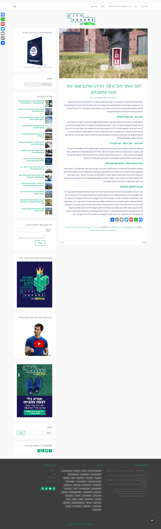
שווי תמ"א (98, 499)
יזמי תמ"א (66, 478)
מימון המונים (97, 485)
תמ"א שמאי (87, 506)
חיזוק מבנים (80, 478)
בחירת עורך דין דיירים (95, 471)
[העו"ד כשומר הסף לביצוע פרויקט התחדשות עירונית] (48, 153)
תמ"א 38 (89, 503)
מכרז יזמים (77, 485)
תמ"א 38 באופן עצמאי (78, 503)
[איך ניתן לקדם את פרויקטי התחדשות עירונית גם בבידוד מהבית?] (48, 177)
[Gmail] (2, 24)
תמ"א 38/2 (66, 503)
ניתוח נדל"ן (97, 492)
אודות (54, 474)
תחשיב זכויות (109, 230)
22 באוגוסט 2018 (112, 98)
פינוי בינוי (77, 495)
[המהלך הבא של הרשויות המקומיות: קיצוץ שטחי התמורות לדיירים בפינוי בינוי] (48, 202)
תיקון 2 (81, 499)
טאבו (73, 478)
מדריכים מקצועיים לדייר (128, 227)
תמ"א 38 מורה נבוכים (113, 227)
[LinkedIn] (42, 450)
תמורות (92, 230)
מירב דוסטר (93, 98)
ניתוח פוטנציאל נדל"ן (75, 492)
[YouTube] (46, 450)
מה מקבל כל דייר (81, 481)
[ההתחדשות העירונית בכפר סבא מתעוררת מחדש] (48, 128)
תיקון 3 (74, 499)
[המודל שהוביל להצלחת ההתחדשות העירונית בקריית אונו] (48, 120)
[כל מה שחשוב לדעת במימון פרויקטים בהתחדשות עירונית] (48, 144)
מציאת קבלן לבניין (84, 488)
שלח (40, 243)
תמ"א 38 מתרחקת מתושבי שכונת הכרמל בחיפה (32, 210)
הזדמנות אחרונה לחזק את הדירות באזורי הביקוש (32, 193)
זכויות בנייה (89, 478)
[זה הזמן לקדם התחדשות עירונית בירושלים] (48, 136)
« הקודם (145, 242)
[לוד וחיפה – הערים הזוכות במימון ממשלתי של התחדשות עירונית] (48, 185)
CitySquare (88, 523)
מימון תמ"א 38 (87, 485)
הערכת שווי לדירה (96, 227)
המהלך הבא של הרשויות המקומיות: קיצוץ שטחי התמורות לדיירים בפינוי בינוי (32, 202)
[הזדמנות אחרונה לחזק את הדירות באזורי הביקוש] (48, 194)
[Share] (2, 43)
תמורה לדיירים (100, 230)
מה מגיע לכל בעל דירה (94, 481)
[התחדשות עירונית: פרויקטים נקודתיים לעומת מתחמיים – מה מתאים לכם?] (48, 103)
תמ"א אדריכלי (97, 506)
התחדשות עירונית (73, 474)
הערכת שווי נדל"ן (84, 227)
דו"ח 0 (84, 471)
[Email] (2, 33)
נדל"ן (75, 488)
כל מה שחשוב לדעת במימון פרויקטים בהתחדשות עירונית (31, 143)
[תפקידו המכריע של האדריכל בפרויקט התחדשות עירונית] (48, 111)
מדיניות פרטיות (51, 481)
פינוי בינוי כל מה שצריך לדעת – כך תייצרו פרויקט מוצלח (32, 168)
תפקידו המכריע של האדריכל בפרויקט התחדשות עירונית (31, 110)
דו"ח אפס (77, 471)
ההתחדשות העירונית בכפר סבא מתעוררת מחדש (33, 127)
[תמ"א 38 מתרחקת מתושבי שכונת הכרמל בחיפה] (48, 211)
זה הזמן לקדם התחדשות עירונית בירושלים (33, 135)
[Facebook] (50, 450)
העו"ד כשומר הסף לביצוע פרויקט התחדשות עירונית (32, 151)
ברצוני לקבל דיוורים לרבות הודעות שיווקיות (31, 238)
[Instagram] (39, 450)
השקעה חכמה (85, 474)
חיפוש (21, 433)
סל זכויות (64, 492)
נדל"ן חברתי (68, 488)
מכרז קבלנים (67, 485)
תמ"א (68, 499)
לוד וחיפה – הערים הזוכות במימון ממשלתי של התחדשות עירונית (32, 184)
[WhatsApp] (2, 19)
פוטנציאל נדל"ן (73, 227)
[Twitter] (2, 28)
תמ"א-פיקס (97, 503)
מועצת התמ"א (70, 481)
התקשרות (98, 478)
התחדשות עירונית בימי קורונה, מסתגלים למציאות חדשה (33, 160)
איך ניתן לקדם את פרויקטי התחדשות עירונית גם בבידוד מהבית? (31, 176)
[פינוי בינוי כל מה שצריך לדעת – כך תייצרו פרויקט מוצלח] (48, 169)
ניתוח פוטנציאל (88, 492)
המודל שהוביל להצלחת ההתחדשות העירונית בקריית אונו (31, 118)
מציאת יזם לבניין (96, 488)
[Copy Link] (2, 38)
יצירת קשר (53, 471)
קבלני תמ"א (69, 495)
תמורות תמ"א (97, 510)
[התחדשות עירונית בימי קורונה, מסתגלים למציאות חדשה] (48, 161)
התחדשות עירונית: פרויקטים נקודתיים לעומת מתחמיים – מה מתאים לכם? (31, 102)
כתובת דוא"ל (48, 230)
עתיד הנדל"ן (97, 495)
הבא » (61, 242)
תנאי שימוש (52, 478)
